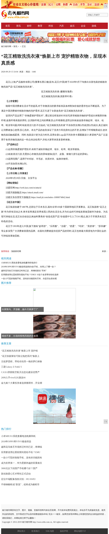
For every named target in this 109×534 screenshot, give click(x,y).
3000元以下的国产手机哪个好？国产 (19, 468)
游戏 (94, 26)
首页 (7, 26)
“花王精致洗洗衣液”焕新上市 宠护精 (19, 350)
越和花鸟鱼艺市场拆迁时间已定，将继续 (21, 447)
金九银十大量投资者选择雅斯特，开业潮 (21, 383)
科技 (51, 26)
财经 (29, 26)
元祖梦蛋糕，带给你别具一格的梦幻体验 (21, 361)
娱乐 (72, 26)
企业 (83, 26)
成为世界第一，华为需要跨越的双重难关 (21, 463)
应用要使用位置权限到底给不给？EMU (20, 452)
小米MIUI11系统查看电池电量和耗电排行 (19, 263)
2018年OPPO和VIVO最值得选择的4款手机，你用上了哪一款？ (28, 267)
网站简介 (21, 531)
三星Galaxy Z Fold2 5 (11, 367)
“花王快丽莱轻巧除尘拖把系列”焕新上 (20, 356)
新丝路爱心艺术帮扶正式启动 (16, 473)
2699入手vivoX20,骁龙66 (13, 377)
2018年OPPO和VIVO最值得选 (16, 441)
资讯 (18, 26)
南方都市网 (6, 46)
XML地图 (50, 531)
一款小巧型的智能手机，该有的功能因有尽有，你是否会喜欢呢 (29, 279)
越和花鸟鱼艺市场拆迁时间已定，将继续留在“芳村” (24, 271)
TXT (84, 531)
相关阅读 (6, 258)
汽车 (61, 26)
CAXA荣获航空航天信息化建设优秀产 (20, 372)
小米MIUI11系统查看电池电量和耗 (18, 436)
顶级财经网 (16, 251)
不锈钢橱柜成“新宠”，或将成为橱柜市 (20, 484)
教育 (40, 26)
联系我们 (35, 531)
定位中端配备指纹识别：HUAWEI (18, 479)
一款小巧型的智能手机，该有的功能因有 (21, 457)
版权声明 (64, 531)
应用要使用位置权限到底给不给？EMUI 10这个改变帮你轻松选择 (29, 275)
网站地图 (78, 531)
